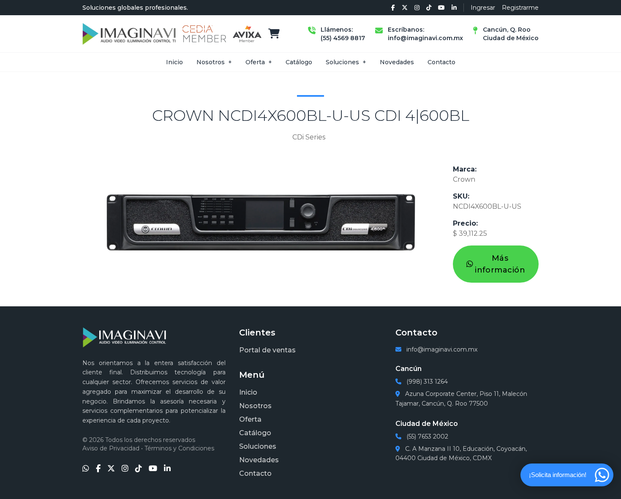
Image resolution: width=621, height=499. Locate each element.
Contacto (441, 62)
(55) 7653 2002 (426, 436)
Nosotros (210, 62)
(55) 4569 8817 (343, 38)
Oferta (255, 62)
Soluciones (342, 62)
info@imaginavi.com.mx (425, 38)
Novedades (397, 62)
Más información (500, 264)
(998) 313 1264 (426, 381)
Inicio (174, 62)
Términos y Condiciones (179, 448)
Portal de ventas (267, 350)
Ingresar (483, 7)
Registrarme (520, 7)
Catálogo (299, 62)
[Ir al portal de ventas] (274, 34)
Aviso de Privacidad (110, 448)
